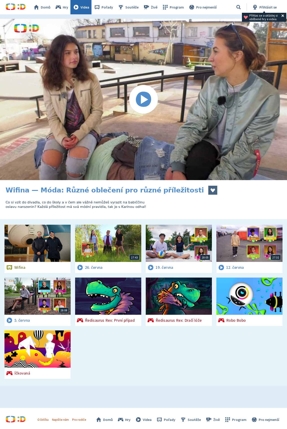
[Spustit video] (143, 99)
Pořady (107, 7)
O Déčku (43, 420)
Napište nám (60, 420)
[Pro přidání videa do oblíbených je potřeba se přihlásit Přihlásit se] (212, 190)
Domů (45, 7)
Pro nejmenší (206, 7)
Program (177, 7)
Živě (154, 7)
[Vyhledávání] (238, 7)
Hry (65, 7)
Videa (84, 7)
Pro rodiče (79, 420)
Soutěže (132, 7)
